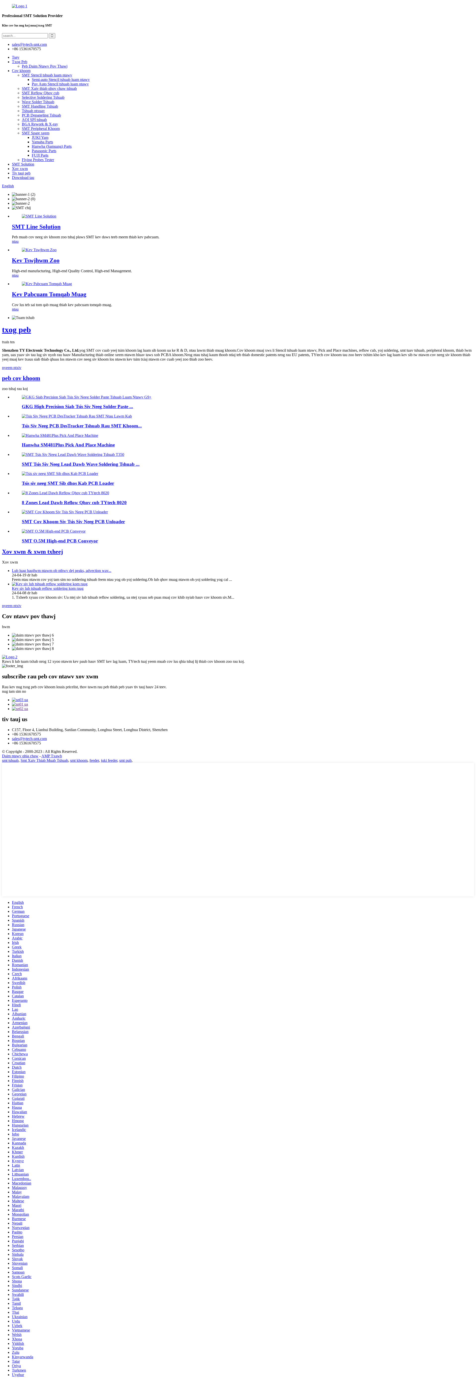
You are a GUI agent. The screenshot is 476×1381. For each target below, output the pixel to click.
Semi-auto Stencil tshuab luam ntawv (61, 79)
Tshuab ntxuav (33, 111)
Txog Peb (19, 62)
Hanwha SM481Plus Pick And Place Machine (68, 444)
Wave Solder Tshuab (38, 102)
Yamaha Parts (42, 142)
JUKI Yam (40, 137)
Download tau (23, 177)
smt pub (125, 760)
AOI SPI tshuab (34, 120)
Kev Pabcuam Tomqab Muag (49, 294)
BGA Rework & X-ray (40, 124)
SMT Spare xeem (35, 133)
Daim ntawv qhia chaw (20, 756)
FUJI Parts (40, 155)
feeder (94, 760)
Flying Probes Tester (38, 160)
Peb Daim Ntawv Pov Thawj (44, 66)
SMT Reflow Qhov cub (40, 93)
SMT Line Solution (36, 226)
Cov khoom (21, 71)
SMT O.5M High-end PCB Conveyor (60, 540)
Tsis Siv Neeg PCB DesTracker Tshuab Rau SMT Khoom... (82, 425)
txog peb (16, 329)
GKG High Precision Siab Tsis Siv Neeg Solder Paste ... (77, 406)
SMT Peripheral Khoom (41, 128)
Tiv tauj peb (21, 173)
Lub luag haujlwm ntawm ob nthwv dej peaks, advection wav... (61, 570)
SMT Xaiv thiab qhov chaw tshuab (49, 88)
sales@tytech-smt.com (29, 739)
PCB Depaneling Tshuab (41, 115)
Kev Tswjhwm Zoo (36, 260)
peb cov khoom (21, 378)
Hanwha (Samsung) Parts (52, 146)
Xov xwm (20, 169)
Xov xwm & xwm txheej (32, 551)
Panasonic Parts (44, 151)
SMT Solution (23, 164)
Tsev (15, 57)
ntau (15, 241)
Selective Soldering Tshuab (43, 97)
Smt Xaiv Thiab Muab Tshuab (44, 760)
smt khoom (79, 760)
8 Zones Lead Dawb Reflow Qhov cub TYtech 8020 (74, 502)
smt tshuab (10, 760)
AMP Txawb (51, 756)
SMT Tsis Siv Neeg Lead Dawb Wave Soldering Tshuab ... (81, 464)
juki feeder (109, 760)
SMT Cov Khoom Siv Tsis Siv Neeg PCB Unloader (73, 521)
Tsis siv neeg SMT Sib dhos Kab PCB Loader (68, 483)
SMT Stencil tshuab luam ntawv (47, 75)
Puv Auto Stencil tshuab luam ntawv (60, 84)
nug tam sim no (14, 691)
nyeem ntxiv (11, 368)
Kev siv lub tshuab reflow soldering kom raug (48, 588)
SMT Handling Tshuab (40, 106)
